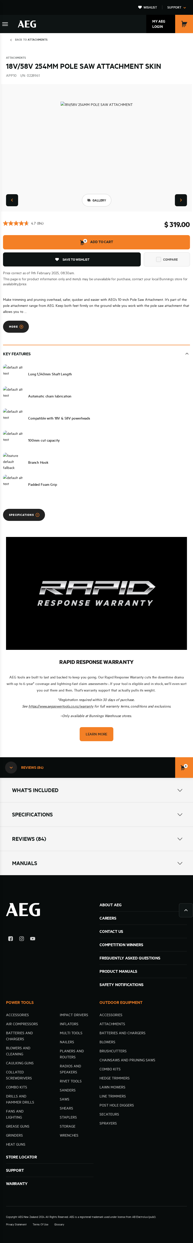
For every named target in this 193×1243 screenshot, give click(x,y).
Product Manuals (118, 971)
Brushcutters (113, 1051)
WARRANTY (17, 1183)
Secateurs (109, 1114)
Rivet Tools (71, 1081)
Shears (66, 1108)
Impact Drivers (74, 1015)
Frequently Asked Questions (130, 957)
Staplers (68, 1117)
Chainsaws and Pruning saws (127, 1060)
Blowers (107, 1042)
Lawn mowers (112, 1087)
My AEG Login (158, 24)
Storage (67, 1126)
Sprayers (108, 1123)
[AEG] (27, 24)
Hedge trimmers (115, 1078)
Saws (64, 1099)
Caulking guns (20, 1063)
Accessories (17, 1015)
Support (174, 7)
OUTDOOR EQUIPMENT (121, 1002)
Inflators (69, 1024)
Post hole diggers (117, 1105)
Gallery (99, 200)
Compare (170, 259)
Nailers (67, 1042)
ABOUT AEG (110, 904)
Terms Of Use (40, 1224)
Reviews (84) (29, 838)
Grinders (14, 1135)
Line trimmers (113, 1096)
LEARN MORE (96, 734)
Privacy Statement (16, 1224)
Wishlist (150, 7)
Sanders (68, 1090)
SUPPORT (15, 1170)
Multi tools (71, 1033)
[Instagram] (21, 939)
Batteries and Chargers (123, 1033)
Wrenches (69, 1135)
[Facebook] (10, 939)
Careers (108, 918)
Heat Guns (15, 1144)
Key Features (17, 353)
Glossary (59, 1224)
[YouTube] (32, 939)
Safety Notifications (121, 984)
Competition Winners (121, 944)
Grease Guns (17, 1126)
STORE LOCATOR (21, 1156)
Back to (31, 39)
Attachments (112, 1024)
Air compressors (22, 1024)
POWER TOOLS (20, 1002)
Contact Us (111, 931)
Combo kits (16, 1087)
